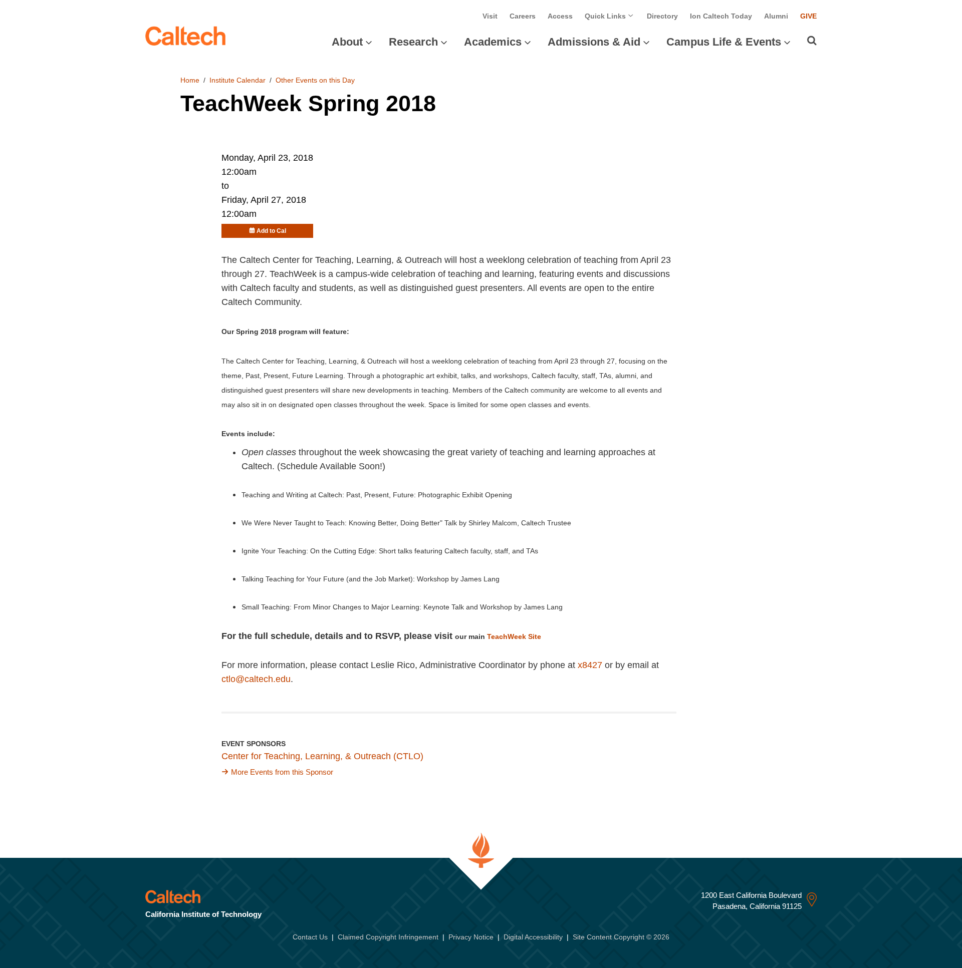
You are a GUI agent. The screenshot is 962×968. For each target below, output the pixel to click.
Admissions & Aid (594, 42)
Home (189, 80)
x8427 (590, 665)
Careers (523, 16)
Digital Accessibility (533, 937)
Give (808, 16)
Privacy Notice (471, 937)
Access (560, 16)
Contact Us (310, 937)
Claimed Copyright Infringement (388, 937)
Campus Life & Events (723, 42)
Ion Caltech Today (721, 16)
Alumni (776, 16)
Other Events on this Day (315, 80)
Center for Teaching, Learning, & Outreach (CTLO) (322, 756)
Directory (662, 16)
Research (413, 42)
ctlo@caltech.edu (256, 679)
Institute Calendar (237, 80)
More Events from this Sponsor (282, 772)
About (347, 42)
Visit (490, 16)
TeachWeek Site (514, 636)
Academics (493, 42)
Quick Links (606, 16)
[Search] (812, 41)
